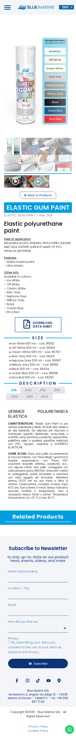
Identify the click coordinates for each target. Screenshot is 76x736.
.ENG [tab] (28, 390)
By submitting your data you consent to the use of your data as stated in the (35, 647)
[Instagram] (27, 680)
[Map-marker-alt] (59, 680)
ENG (65, 7)
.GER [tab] (29, 397)
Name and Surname (22, 571)
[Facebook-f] (17, 680)
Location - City (18, 588)
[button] (7, 7)
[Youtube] (48, 680)
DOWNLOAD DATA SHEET (42, 324)
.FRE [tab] (42, 390)
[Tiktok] (38, 680)
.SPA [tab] (56, 390)
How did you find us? (23, 621)
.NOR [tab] (44, 397)
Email (12, 604)
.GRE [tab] (14, 397)
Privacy (13, 638)
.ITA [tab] (13, 390)
